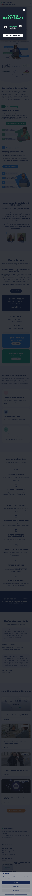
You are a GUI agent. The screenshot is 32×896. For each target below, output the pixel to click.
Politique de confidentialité (21, 894)
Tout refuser (16, 886)
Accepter (16, 882)
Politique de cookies (9, 894)
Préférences (16, 890)
